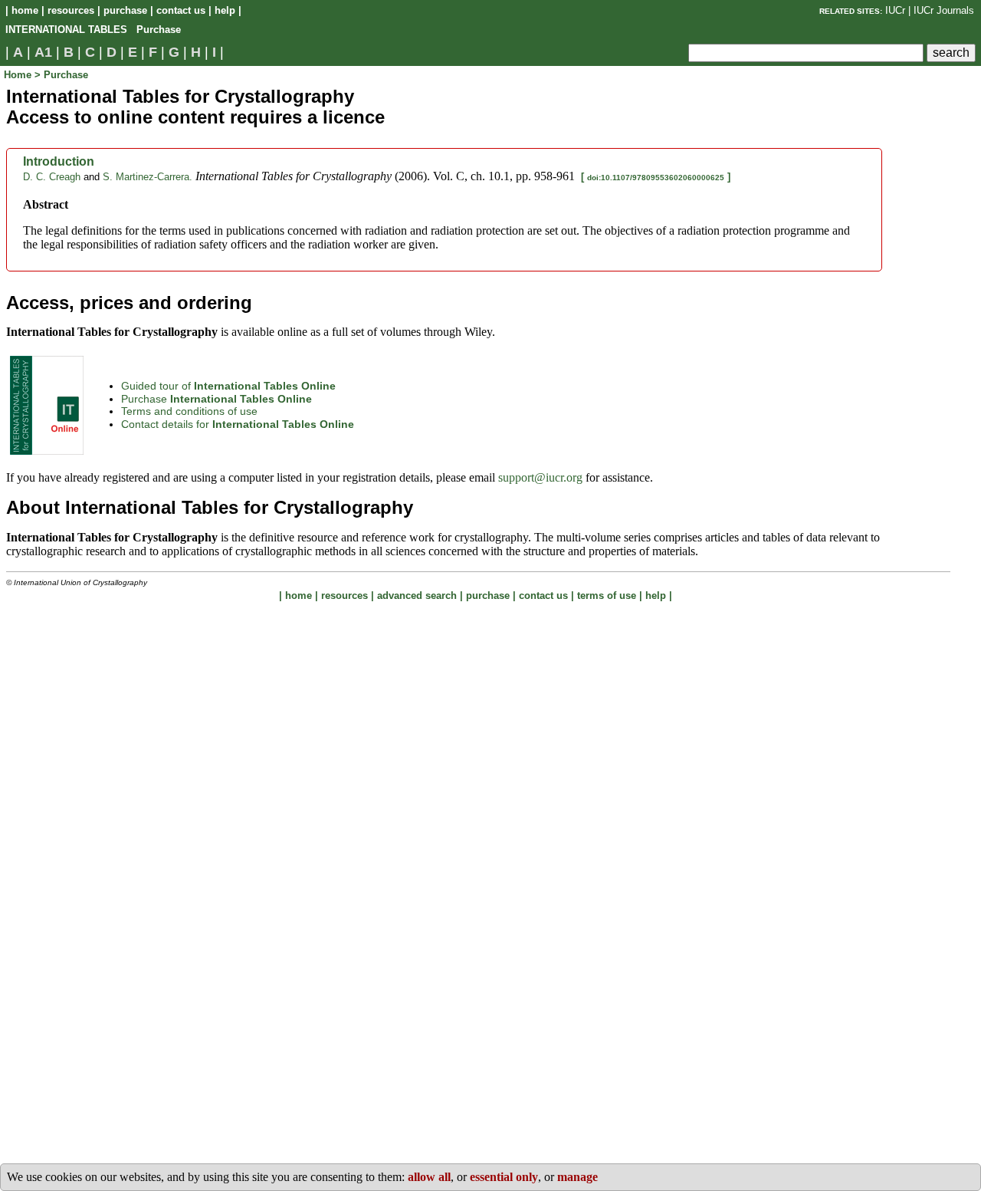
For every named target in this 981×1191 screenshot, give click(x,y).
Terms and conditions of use (189, 411)
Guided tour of (228, 386)
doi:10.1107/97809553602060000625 (655, 177)
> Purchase (61, 75)
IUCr (895, 10)
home (24, 10)
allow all (429, 1176)
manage (577, 1176)
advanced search (417, 595)
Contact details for (237, 424)
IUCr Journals (944, 10)
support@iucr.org (540, 477)
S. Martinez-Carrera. (147, 177)
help (225, 10)
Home (19, 75)
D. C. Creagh (51, 177)
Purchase (216, 399)
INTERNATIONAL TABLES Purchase (93, 29)
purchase (125, 10)
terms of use (606, 595)
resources (71, 10)
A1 (43, 52)
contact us (180, 10)
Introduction (58, 161)
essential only (504, 1176)
